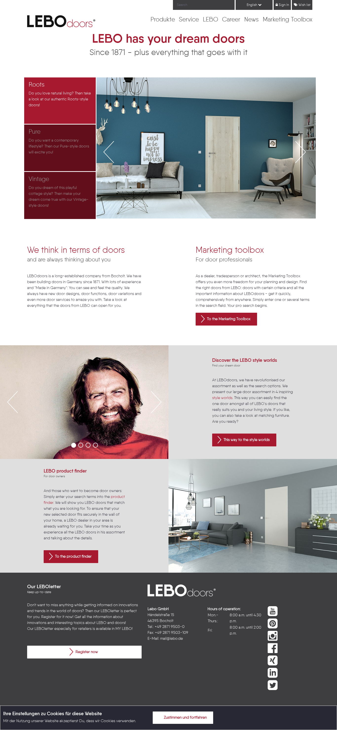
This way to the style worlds (246, 440)
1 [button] (73, 445)
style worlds (222, 398)
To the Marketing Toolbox (228, 319)
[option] (60, 101)
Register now (86, 652)
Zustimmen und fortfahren (185, 718)
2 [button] (80, 445)
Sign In (283, 5)
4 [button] (95, 445)
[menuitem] (163, 20)
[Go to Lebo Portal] (61, 21)
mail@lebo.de (171, 639)
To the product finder (73, 557)
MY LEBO (123, 629)
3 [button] (88, 445)
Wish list (304, 5)
